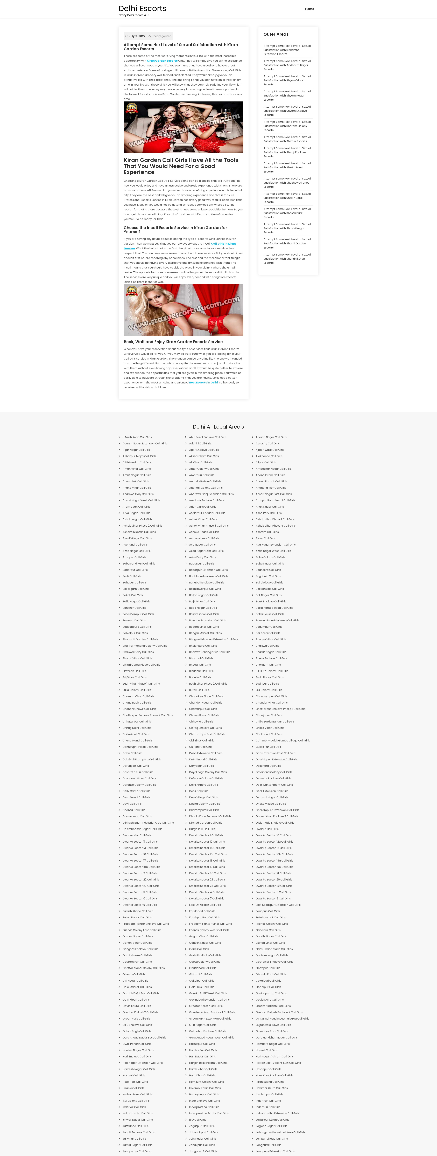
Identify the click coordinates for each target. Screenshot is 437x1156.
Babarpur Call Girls (201, 564)
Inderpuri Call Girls (268, 1107)
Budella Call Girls (200, 677)
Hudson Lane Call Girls (137, 1094)
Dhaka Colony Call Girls (204, 804)
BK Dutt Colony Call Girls (272, 671)
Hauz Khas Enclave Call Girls (274, 1075)
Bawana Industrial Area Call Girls (277, 620)
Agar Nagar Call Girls (136, 450)
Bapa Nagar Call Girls (203, 608)
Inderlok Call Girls (134, 1107)
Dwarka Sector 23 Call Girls (207, 880)
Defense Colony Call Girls (139, 785)
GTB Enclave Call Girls (137, 1025)
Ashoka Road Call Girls (204, 532)
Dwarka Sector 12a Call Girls (274, 842)
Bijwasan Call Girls (134, 671)
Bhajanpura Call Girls (203, 646)
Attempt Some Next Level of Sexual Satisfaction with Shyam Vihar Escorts (287, 80)
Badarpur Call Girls (135, 570)
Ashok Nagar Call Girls (137, 519)
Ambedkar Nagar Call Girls (273, 469)
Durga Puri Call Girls (202, 829)
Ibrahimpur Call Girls (269, 1094)
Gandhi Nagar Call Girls (271, 936)
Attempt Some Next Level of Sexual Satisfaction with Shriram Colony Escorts (287, 126)
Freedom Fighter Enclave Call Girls (146, 924)
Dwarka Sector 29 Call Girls (274, 886)
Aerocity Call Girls (268, 443)
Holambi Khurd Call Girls (272, 1088)
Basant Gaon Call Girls (204, 614)
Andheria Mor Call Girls (271, 488)
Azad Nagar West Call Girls (273, 551)
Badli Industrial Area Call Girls (208, 576)
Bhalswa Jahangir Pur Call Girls (209, 652)
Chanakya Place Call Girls (206, 696)
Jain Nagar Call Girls (202, 1139)
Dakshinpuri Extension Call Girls (276, 759)
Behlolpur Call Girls (135, 633)
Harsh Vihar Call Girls (203, 1069)
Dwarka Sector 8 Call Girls (273, 898)
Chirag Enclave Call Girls (205, 728)
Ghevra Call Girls (134, 974)
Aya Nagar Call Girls (202, 545)
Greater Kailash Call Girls (206, 1006)
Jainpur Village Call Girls (272, 1139)
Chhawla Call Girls (201, 722)
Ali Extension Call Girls (137, 462)
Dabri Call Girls (132, 753)
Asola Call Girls (266, 538)
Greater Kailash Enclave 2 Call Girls (279, 1012)
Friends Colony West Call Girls (209, 930)
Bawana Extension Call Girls (207, 620)
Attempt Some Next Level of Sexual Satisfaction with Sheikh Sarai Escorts (287, 198)
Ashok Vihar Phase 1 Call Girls (275, 519)
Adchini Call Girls (200, 443)
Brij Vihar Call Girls (135, 677)
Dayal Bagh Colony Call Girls (208, 772)
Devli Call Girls (132, 804)
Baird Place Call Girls (269, 582)
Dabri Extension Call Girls (205, 753)
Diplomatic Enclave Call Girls (275, 823)
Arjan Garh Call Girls (202, 507)
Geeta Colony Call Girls (204, 962)
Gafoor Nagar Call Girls (138, 936)
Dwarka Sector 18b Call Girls (141, 867)
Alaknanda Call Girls (269, 456)
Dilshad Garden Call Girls (205, 823)
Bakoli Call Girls (133, 595)
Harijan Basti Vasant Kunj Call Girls (278, 1063)
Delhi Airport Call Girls (203, 785)
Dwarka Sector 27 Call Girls (141, 886)
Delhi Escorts (143, 8)
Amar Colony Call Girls (204, 469)
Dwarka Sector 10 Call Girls (274, 835)
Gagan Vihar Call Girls (203, 936)
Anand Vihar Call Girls (137, 488)
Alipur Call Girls (266, 462)
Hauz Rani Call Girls (135, 1082)
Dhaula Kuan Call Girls (137, 816)
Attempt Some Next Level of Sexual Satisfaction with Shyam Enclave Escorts (287, 111)
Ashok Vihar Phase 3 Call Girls (209, 526)
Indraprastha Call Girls (138, 1113)
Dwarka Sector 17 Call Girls (140, 861)
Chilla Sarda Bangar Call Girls (275, 722)
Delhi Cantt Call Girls (136, 791)
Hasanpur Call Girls (268, 1069)
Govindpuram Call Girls (271, 993)
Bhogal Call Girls (200, 665)
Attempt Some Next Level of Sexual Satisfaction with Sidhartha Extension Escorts (287, 50)
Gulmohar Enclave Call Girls (207, 1031)
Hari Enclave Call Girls (137, 1056)
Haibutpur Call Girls (202, 1044)
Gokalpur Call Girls (201, 981)
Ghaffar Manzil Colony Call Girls (144, 968)
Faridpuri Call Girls (268, 911)
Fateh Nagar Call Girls (137, 917)
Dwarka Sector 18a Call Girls (274, 861)
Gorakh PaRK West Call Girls (208, 993)
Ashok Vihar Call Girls (203, 519)
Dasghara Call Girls (268, 766)
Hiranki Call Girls (133, 1088)
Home (309, 9)
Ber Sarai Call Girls (268, 633)
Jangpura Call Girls (268, 1145)
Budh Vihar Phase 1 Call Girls (141, 684)
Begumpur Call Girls (269, 627)
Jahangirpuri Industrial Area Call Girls (280, 1132)
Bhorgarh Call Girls (268, 665)
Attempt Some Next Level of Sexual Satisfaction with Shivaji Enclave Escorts (287, 152)
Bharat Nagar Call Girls (271, 652)
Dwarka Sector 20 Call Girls (207, 873)
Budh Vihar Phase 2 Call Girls (208, 684)
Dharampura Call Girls (204, 810)
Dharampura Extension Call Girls (277, 810)
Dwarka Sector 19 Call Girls (207, 867)
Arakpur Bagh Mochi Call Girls (275, 500)
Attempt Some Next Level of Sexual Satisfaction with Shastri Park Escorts (287, 213)
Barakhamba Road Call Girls (274, 608)
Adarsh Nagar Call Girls (271, 437)
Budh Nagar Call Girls (270, 677)
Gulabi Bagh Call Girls (137, 1031)
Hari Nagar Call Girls (202, 1056)
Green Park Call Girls (136, 1019)
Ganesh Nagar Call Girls (205, 943)
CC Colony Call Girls (269, 690)
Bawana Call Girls (134, 620)
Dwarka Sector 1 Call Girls (206, 835)
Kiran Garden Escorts (162, 61)
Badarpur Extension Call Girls (208, 570)
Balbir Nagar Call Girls (203, 595)
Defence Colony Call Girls (206, 778)
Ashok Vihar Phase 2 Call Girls (142, 526)
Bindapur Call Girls (201, 671)
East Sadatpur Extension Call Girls (278, 905)
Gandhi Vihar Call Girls (137, 943)
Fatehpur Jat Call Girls (271, 917)
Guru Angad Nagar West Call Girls (211, 1038)
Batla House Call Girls (270, 614)
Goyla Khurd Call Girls (137, 1006)
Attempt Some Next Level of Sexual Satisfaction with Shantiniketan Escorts (287, 259)
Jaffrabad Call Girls (136, 1126)
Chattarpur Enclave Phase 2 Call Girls (148, 715)
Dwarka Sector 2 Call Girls (140, 873)
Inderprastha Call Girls (204, 1107)
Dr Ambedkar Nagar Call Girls (142, 829)
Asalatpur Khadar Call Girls (207, 513)
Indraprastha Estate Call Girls (209, 1113)
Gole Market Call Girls (137, 987)
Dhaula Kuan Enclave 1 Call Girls (210, 816)
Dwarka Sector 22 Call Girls (141, 880)
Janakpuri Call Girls (202, 1145)
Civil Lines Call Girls (201, 740)
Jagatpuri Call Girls (202, 1126)
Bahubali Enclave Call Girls (206, 582)
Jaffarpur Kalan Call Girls (272, 1120)
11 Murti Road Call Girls (137, 437)
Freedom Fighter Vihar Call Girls (210, 924)
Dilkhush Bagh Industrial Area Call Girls (148, 823)
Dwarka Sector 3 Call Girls (140, 892)
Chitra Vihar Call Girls (270, 728)
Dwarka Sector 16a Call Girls (208, 854)
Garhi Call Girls (199, 949)
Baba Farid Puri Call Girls (139, 564)
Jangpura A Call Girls (137, 1151)
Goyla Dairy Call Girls (270, 1000)
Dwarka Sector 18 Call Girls (207, 861)
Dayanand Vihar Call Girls (140, 778)
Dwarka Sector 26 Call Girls (274, 880)
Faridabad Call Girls (202, 911)
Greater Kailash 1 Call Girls (273, 1006)
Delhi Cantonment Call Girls (274, 785)
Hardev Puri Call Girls (203, 1050)
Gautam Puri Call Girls (137, 962)
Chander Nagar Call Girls (205, 703)
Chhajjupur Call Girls (269, 715)
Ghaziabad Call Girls (202, 968)
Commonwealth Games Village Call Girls (283, 740)
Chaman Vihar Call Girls (138, 696)
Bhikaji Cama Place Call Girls (141, 665)
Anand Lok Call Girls (136, 481)
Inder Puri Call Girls (268, 1101)
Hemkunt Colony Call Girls (206, 1082)
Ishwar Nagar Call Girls (138, 1120)
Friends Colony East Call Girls (142, 930)
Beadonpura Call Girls (137, 627)
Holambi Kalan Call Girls (205, 1088)
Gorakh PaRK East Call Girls (141, 993)
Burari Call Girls (199, 690)
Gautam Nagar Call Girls (272, 955)
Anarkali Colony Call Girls (206, 488)
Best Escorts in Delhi (203, 382)
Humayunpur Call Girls (204, 1094)
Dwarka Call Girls (267, 829)
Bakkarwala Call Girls (270, 589)
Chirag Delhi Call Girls (137, 728)
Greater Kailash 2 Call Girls (140, 1012)
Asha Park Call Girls (269, 513)
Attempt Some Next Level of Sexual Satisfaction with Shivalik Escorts (287, 139)
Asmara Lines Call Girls (204, 538)
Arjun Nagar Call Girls (270, 507)
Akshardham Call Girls (204, 456)
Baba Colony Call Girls (270, 557)
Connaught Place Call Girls (140, 747)
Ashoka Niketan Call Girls (139, 532)
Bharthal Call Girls (201, 658)
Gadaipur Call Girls (268, 930)
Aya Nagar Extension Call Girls (276, 545)
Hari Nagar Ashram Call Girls (275, 1056)
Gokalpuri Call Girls (268, 981)
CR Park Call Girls (200, 747)
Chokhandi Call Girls (269, 734)
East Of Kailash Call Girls (205, 905)
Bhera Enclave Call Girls (271, 658)
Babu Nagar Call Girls (270, 564)
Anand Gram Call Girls (270, 475)
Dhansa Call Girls (134, 810)
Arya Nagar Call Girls (136, 513)
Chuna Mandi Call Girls (137, 740)
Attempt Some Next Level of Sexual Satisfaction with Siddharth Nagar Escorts (287, 65)
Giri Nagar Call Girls (135, 981)
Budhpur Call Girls (267, 684)
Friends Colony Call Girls (272, 924)
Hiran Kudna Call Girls (270, 1082)
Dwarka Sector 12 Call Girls (207, 842)
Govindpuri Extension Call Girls (209, 1000)
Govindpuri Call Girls (136, 1000)
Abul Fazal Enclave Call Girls (208, 437)
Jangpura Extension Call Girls (275, 1151)
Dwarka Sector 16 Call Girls (140, 854)
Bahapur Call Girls (134, 582)
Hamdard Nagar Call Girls (273, 1044)
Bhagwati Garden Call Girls (140, 639)
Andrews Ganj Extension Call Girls (211, 494)
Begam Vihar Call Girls (204, 627)
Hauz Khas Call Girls (202, 1075)
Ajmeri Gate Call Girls (270, 450)
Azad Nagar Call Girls (137, 551)
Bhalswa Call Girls (267, 646)
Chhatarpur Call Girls (137, 722)
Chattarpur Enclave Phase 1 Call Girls (280, 709)
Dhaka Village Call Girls (271, 804)
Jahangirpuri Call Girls (203, 1132)
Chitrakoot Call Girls (136, 734)
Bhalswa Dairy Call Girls (138, 652)
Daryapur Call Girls (201, 766)
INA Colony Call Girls (136, 1101)
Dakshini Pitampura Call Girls (142, 759)
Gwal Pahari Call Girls (137, 1044)
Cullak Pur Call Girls (268, 747)
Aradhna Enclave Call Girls (206, 500)
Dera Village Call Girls (203, 797)
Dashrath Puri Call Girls (138, 772)
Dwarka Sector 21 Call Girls (273, 873)
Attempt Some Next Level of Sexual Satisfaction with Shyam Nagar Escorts (287, 96)
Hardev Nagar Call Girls (138, 1050)
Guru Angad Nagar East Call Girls (144, 1038)
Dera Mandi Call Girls (136, 797)
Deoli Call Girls (198, 791)
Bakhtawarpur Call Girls (205, 589)
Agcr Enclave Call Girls (204, 450)
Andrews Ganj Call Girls (138, 494)
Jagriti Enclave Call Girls (139, 1132)
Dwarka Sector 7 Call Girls (206, 898)
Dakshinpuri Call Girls (203, 759)
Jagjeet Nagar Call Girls (271, 1126)
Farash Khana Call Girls (138, 911)
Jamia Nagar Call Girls (137, 1145)
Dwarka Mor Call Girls (137, 835)
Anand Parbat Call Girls (271, 481)
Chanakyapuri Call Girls (271, 696)
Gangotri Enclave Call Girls (140, 949)
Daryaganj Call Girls (136, 766)
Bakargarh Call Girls (136, 589)
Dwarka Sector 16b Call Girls (274, 854)
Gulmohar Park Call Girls (272, 1031)
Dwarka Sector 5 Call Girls (273, 892)
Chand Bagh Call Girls (137, 703)
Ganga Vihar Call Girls (270, 943)
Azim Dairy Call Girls (202, 557)
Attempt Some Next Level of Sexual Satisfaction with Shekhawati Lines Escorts (287, 183)
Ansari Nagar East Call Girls (274, 494)
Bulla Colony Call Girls (137, 690)
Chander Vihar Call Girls (272, 703)
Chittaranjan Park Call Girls (207, 734)
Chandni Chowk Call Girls (139, 709)
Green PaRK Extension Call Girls (210, 1019)
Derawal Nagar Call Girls (272, 797)
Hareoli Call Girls (267, 1050)
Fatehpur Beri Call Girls (204, 917)
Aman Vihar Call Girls (137, 469)
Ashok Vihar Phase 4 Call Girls (275, 526)
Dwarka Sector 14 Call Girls (207, 848)
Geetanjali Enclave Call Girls (274, 962)
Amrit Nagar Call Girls (137, 475)
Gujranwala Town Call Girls (273, 1025)
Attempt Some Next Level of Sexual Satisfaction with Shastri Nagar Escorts (287, 228)
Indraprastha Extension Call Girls (277, 1113)
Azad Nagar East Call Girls (206, 551)
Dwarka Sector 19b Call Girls (274, 867)
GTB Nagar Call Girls (202, 1025)
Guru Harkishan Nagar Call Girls (277, 1038)
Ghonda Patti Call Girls (271, 974)
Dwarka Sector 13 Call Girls (140, 848)
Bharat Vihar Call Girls (137, 658)
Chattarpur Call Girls (203, 709)
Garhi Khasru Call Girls (137, 955)
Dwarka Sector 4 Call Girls (206, 892)
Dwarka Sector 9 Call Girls (140, 905)
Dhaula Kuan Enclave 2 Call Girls (277, 816)
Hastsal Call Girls (134, 1075)
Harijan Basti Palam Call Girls (208, 1063)
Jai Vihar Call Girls (134, 1139)
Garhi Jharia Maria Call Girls (274, 949)
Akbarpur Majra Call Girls (139, 456)
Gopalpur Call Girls (268, 987)
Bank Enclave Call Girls (271, 601)
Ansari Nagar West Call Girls (141, 500)
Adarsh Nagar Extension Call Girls (145, 443)
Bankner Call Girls (134, 608)
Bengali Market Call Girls (205, 633)
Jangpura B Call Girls (203, 1151)
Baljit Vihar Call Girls (202, 601)
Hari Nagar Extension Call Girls (143, 1063)
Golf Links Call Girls (201, 987)
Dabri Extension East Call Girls (275, 753)
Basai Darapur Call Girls (138, 614)
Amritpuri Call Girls (201, 475)
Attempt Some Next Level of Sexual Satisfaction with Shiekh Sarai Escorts (287, 167)
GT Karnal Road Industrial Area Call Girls (282, 1019)
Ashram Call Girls (267, 532)
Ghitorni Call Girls (200, 974)
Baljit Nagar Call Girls (136, 601)
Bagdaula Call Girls (268, 576)
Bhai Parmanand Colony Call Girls (145, 646)
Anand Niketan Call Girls (205, 481)
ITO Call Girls (197, 1120)
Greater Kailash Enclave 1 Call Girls (212, 1012)
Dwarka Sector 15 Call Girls (274, 848)
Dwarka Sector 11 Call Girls (140, 842)
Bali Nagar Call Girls (269, 595)
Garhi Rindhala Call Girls (205, 955)
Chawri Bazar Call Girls (204, 715)
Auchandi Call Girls (135, 545)
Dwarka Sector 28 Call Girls (207, 886)
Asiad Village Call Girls (137, 538)
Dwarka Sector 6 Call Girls (140, 898)
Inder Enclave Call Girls (204, 1101)
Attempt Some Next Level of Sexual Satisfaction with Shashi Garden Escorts (287, 243)
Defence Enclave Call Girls (273, 778)
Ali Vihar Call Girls (200, 462)
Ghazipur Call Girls (268, 968)
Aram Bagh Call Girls (136, 507)
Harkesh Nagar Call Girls (139, 1069)
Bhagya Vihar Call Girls (271, 639)
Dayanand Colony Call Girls (274, 772)
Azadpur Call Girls (134, 557)
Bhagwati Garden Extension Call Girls (213, 639)
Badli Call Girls (132, 576)
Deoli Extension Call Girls (272, 791)
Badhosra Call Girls (268, 570)
